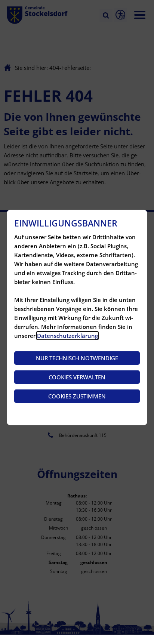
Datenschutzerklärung (67, 335)
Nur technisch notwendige (77, 358)
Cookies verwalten (77, 377)
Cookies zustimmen (77, 396)
